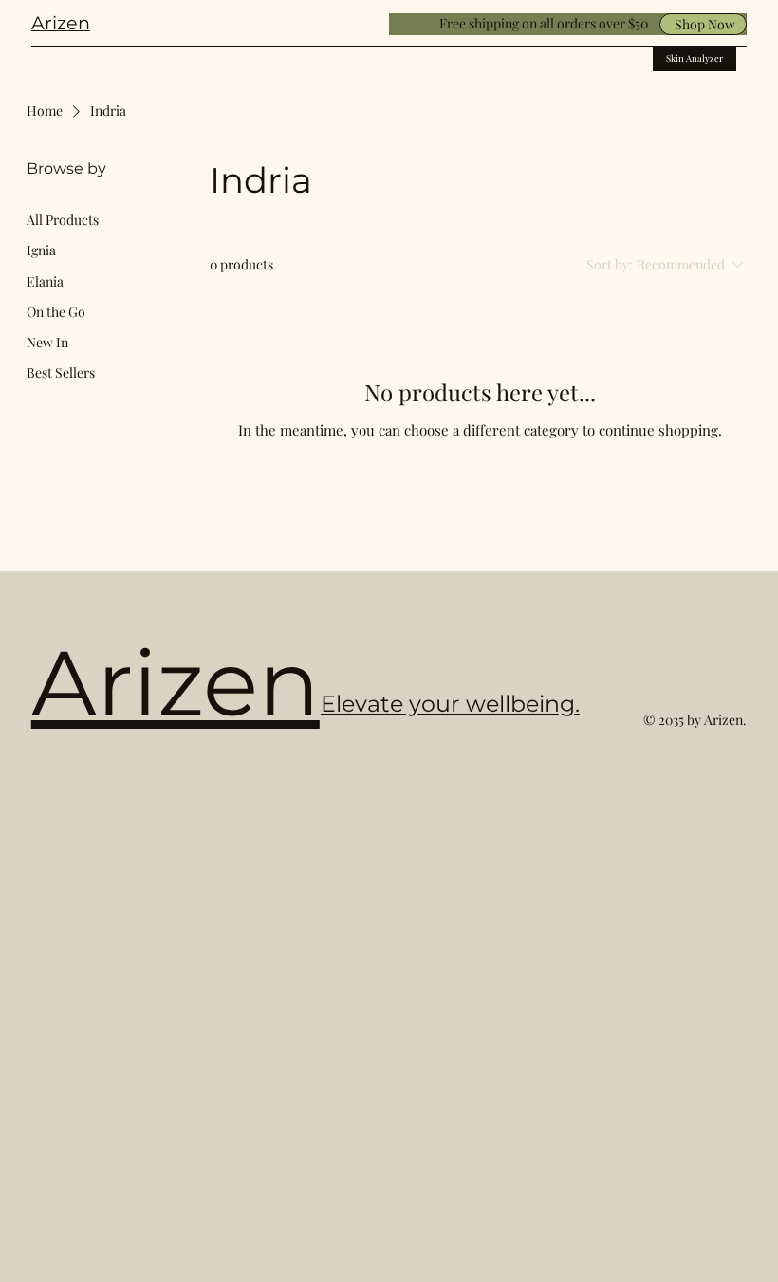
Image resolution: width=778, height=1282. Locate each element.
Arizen (60, 22)
